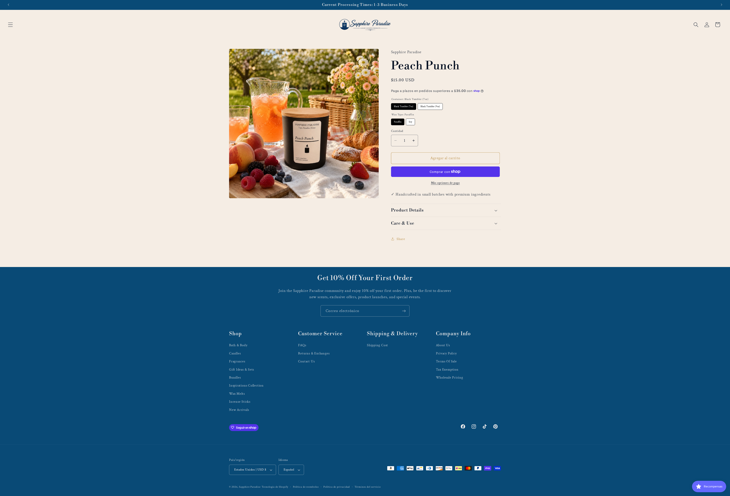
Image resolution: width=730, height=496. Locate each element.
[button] (10, 24)
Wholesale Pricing (449, 377)
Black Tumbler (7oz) (403, 105)
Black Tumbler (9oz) (430, 105)
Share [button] (401, 239)
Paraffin (398, 120)
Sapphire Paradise (249, 487)
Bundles (235, 377)
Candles (235, 353)
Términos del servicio (368, 487)
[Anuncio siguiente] (721, 5)
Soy (410, 120)
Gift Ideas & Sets (241, 369)
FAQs (302, 345)
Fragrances (237, 361)
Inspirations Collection (246, 385)
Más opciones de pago (445, 183)
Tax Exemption (447, 369)
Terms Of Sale (446, 361)
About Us (443, 345)
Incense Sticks (239, 401)
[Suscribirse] (403, 311)
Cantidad (397, 131)
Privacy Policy (446, 353)
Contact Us (306, 361)
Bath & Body (238, 345)
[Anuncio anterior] (8, 5)
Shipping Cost (377, 345)
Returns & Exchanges (314, 353)
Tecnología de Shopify (275, 487)
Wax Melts (237, 393)
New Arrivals (239, 409)
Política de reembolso (306, 487)
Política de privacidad (336, 487)
